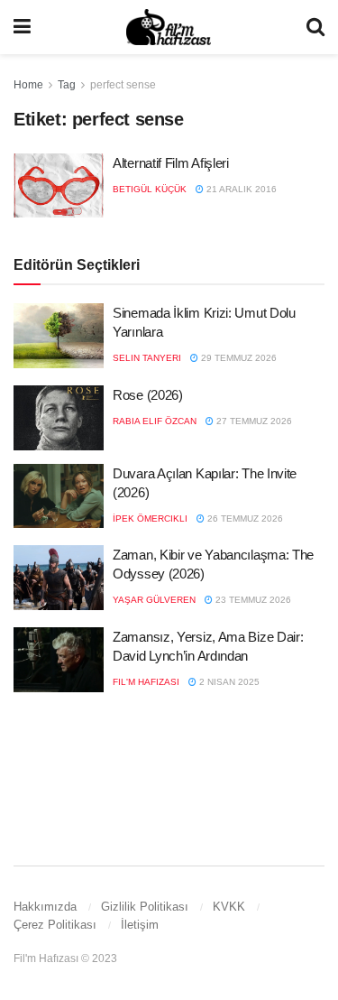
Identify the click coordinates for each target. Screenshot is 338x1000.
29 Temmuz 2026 (237, 358)
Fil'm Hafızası (146, 682)
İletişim (140, 924)
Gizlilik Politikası (144, 906)
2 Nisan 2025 (228, 682)
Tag (67, 85)
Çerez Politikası (55, 924)
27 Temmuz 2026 (253, 421)
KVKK (229, 906)
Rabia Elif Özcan (154, 421)
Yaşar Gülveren (154, 600)
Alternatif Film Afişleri (171, 163)
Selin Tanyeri (147, 358)
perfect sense (123, 85)
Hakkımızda (45, 906)
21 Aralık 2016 (240, 189)
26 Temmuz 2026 (244, 518)
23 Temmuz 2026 (252, 600)
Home (28, 85)
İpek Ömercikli (150, 518)
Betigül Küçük (150, 189)
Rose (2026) (148, 395)
